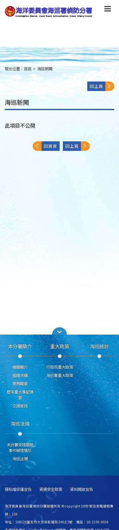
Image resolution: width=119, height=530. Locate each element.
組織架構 (20, 375)
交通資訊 (20, 406)
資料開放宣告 (81, 489)
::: (1, 71)
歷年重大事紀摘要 (20, 394)
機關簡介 (20, 367)
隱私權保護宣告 (18, 489)
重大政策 (59, 346)
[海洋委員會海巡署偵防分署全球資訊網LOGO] (50, 11)
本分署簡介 (20, 346)
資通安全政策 (50, 489)
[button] (107, 10)
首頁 (27, 69)
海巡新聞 (44, 69)
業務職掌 (20, 383)
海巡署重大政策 (59, 375)
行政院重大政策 (59, 367)
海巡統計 (99, 346)
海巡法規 (20, 423)
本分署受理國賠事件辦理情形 (20, 447)
